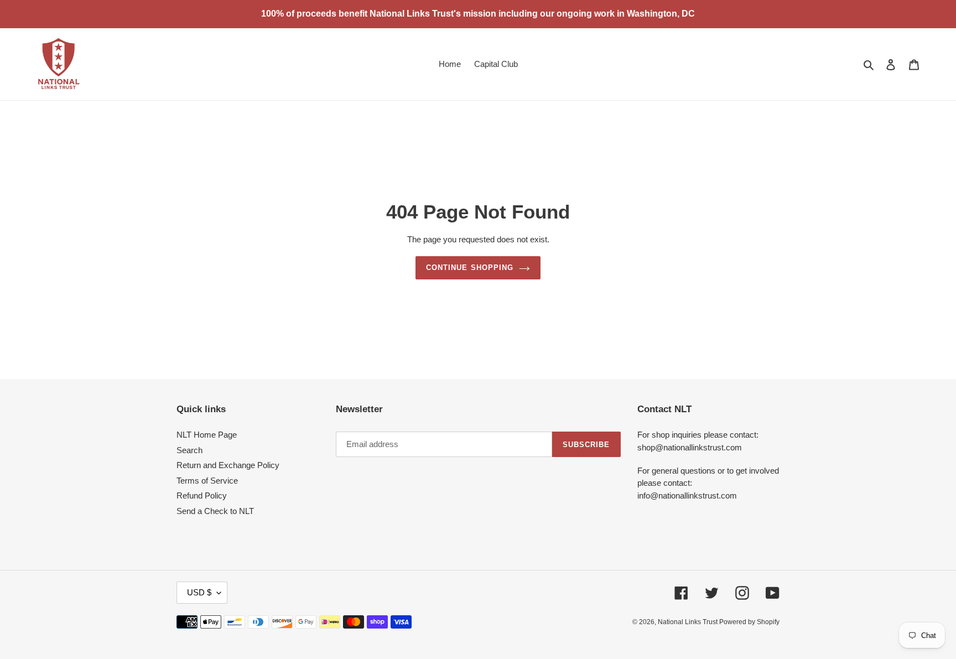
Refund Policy (201, 495)
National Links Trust (688, 622)
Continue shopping (469, 267)
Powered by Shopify (749, 622)
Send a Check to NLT (215, 511)
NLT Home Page (206, 434)
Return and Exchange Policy (227, 465)
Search (189, 450)
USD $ (199, 592)
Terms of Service (207, 480)
